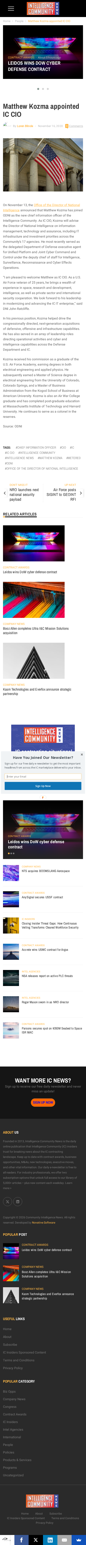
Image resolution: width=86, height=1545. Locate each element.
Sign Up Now (43, 786)
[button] (43, 757)
